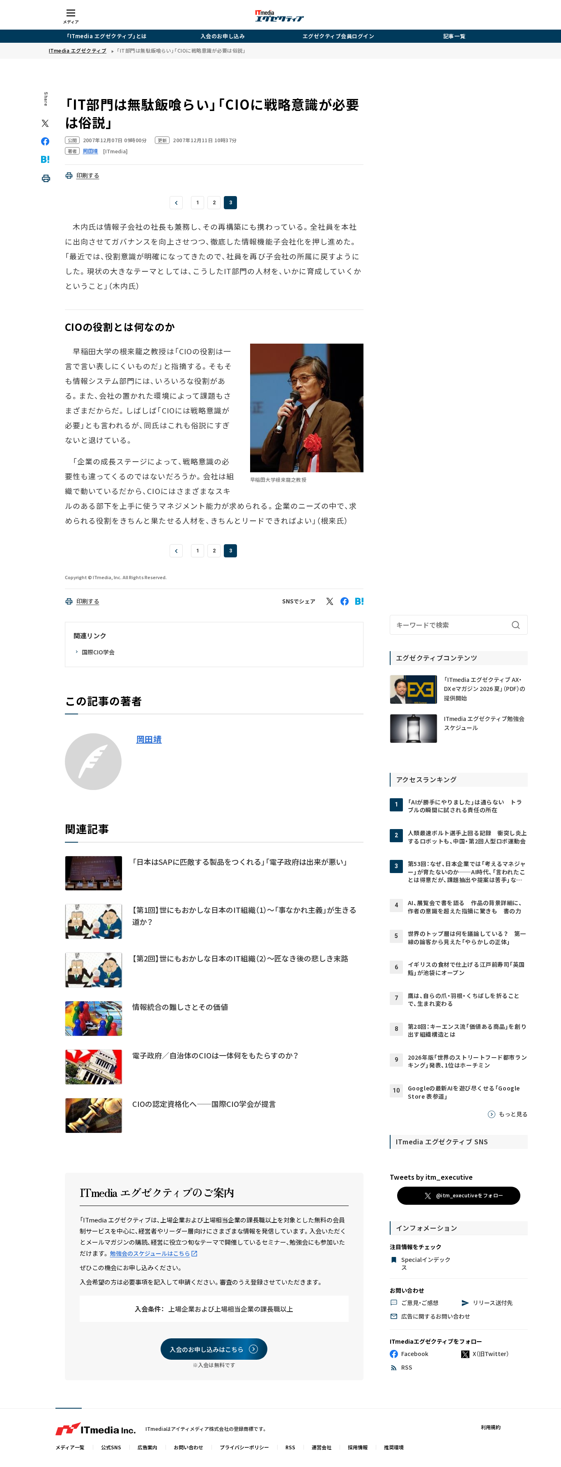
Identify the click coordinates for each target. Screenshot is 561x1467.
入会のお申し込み (222, 36)
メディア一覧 (70, 1447)
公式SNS (111, 1447)
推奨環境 (394, 1447)
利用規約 (491, 1426)
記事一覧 (454, 36)
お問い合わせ (188, 1447)
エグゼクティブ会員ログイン (339, 36)
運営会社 (321, 1447)
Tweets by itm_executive (431, 1177)
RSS (290, 1447)
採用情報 (358, 1447)
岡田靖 (149, 739)
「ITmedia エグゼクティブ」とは (107, 36)
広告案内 (147, 1447)
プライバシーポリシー (244, 1447)
